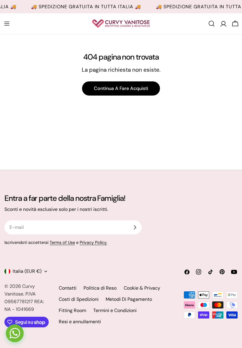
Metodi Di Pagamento (129, 299)
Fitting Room (72, 310)
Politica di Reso (100, 288)
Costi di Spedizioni (79, 299)
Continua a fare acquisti (121, 88)
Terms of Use (62, 242)
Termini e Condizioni (115, 310)
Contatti (67, 288)
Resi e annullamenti (80, 322)
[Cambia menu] (7, 23)
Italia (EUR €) (27, 271)
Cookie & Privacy (142, 288)
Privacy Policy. (93, 242)
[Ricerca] (212, 23)
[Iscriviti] (135, 227)
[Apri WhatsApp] (15, 333)
